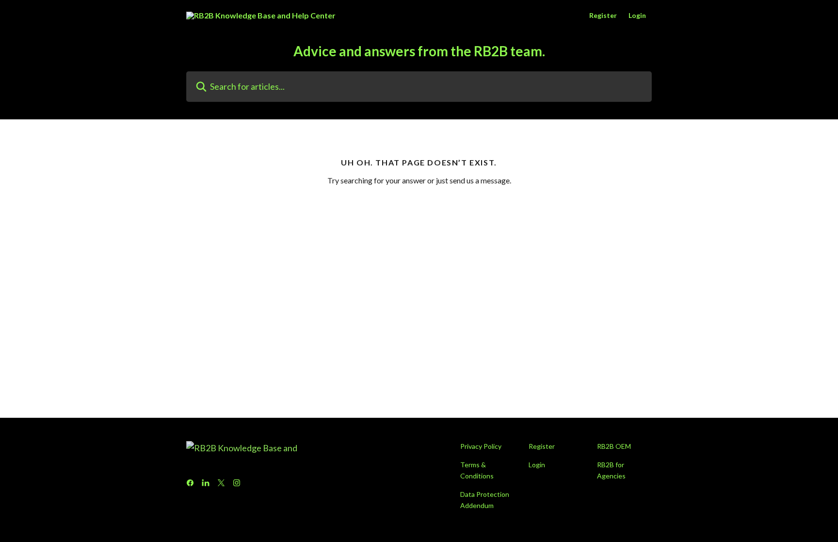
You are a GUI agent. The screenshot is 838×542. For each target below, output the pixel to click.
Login (637, 15)
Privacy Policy (480, 446)
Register (603, 15)
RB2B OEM (614, 446)
